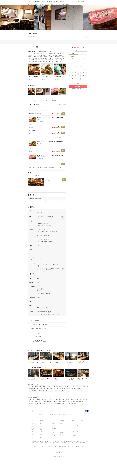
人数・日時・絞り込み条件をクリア (47, 189)
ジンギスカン (63, 442)
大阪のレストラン (75, 417)
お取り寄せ (55, 1)
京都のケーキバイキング (62, 446)
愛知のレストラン (55, 428)
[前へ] (2, 17)
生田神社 (30, 399)
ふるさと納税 (61, 1)
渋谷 (32, 429)
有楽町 (41, 423)
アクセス (58, 41)
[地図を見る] (62, 217)
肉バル (50, 442)
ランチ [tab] (57, 109)
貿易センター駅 (73, 399)
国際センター (54, 432)
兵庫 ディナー (67, 386)
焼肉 (71, 441)
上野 (32, 436)
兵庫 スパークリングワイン (43, 390)
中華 (61, 441)
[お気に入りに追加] (88, 37)
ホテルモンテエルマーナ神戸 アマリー (35, 401)
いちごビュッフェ (55, 448)
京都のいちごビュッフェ (81, 448)
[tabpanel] (47, 139)
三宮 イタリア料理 (55, 386)
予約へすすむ (78, 86)
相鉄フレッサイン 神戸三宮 (80, 401)
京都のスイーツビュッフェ (46, 448)
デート (64, 443)
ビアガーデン (54, 443)
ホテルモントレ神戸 (66, 401)
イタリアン (51, 441)
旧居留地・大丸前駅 (65, 399)
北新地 (82, 420)
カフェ (54, 442)
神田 (32, 434)
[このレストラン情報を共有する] (85, 37)
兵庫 (29, 386)
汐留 (41, 431)
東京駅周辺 (42, 420)
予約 (63, 113)
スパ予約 (43, 1)
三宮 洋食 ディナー (67, 388)
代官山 (41, 432)
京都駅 (73, 427)
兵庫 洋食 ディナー (32, 388)
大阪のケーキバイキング (53, 446)
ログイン (87, 1)
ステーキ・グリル (84, 441)
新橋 (41, 429)
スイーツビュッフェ (71, 446)
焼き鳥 (80, 442)
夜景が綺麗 (34, 441)
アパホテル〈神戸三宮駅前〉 (47, 401)
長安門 (34, 399)
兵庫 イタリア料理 (42, 386)
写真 (71, 41)
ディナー (74, 53)
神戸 (73, 433)
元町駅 (60, 399)
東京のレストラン (35, 417)
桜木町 (53, 423)
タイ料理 (32, 442)
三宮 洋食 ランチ (60, 388)
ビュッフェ (65, 441)
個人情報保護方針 (62, 414)
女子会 (30, 441)
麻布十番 (33, 432)
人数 (70, 50)
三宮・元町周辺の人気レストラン (36, 367)
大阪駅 (73, 421)
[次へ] (114, 17)
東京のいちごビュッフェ (63, 448)
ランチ (83, 53)
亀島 (52, 434)
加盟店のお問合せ (58, 452)
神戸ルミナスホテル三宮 (66, 403)
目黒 (41, 436)
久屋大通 (53, 435)
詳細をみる (31, 127)
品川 (32, 437)
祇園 (81, 427)
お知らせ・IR (35, 410)
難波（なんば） (83, 421)
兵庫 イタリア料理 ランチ (40, 388)
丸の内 (33, 421)
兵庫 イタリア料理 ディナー (51, 388)
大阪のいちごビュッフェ (72, 448)
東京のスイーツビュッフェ (79, 446)
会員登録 (83, 1)
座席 (34, 41)
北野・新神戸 (74, 435)
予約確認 (77, 1)
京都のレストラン (75, 425)
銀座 (32, 420)
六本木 (33, 423)
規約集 (40, 414)
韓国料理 (83, 442)
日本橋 (41, 426)
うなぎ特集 (37, 442)
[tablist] (47, 109)
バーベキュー (59, 443)
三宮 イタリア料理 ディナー (33, 390)
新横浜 (61, 421)
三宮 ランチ (73, 386)
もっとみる (58, 392)
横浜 (52, 420)
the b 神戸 (73, 401)
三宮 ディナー (78, 386)
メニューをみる (40, 121)
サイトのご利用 (75, 414)
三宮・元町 (82, 433)
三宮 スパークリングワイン (59, 390)
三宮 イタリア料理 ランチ (76, 388)
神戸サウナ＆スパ (46, 403)
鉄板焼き (78, 441)
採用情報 (40, 410)
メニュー (46, 41)
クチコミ (83, 41)
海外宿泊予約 (49, 1)
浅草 (41, 437)
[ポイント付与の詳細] (83, 47)
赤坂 (32, 426)
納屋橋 (61, 432)
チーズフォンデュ (75, 442)
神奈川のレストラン (55, 417)
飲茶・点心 (46, 442)
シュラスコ (58, 442)
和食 (58, 441)
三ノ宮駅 (55, 399)
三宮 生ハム (68, 390)
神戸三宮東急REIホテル (58, 401)
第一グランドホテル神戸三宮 (82, 399)
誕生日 (43, 441)
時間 (70, 83)
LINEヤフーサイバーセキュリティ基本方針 (50, 414)
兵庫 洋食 (36, 386)
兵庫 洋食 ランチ (85, 386)
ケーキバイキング (36, 446)
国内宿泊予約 (38, 1)
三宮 (32, 386)
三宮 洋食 (48, 386)
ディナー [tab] (38, 109)
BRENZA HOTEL (39, 403)
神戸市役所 (39, 399)
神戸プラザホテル (75, 403)
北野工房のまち (49, 399)
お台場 (41, 434)
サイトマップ (69, 414)
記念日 (46, 441)
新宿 (41, 421)
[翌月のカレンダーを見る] (86, 56)
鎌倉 (61, 423)
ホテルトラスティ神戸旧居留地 (56, 403)
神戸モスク (44, 399)
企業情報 (30, 410)
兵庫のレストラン (75, 431)
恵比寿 (33, 428)
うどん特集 (41, 442)
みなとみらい (54, 421)
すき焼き (74, 441)
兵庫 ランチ (61, 386)
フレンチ (55, 441)
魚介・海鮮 (68, 442)
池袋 (32, 431)
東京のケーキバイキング (44, 446)
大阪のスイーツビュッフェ (36, 448)
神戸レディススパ (31, 403)
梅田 (73, 420)
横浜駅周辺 (62, 420)
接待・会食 (39, 441)
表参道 (41, 428)
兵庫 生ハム (52, 390)
